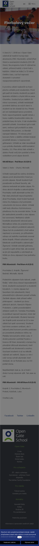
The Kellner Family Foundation (19, 480)
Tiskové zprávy (19, 491)
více (19, 537)
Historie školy (19, 454)
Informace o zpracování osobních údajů (19, 523)
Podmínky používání (19, 518)
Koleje (19, 507)
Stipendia (19, 477)
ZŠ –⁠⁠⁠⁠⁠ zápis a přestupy (19, 472)
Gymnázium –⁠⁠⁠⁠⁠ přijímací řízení (19, 475)
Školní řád (19, 456)
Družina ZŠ (19, 509)
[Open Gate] (9, 4)
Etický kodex (19, 459)
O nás (19, 451)
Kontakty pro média (20, 493)
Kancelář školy (19, 504)
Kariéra (19, 461)
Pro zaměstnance (19, 512)
